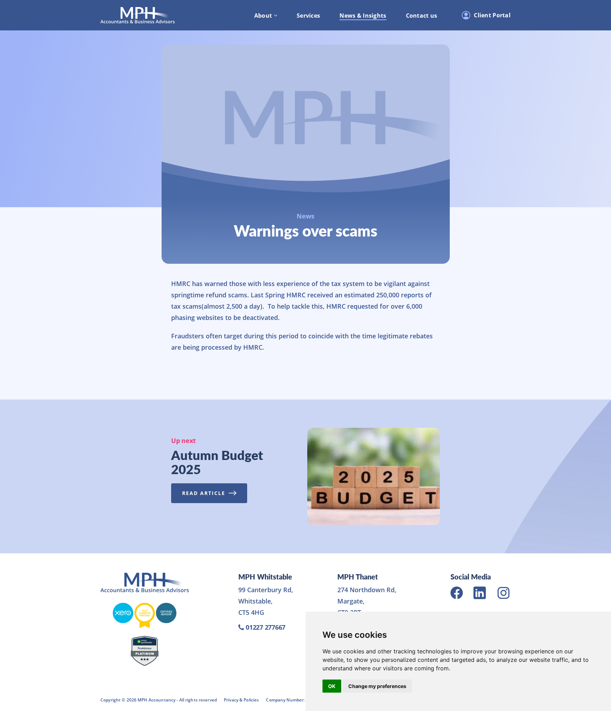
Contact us (421, 15)
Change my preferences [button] (377, 686)
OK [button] (332, 686)
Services (308, 15)
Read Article (203, 493)
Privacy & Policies (241, 700)
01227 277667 (265, 627)
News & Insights (362, 15)
